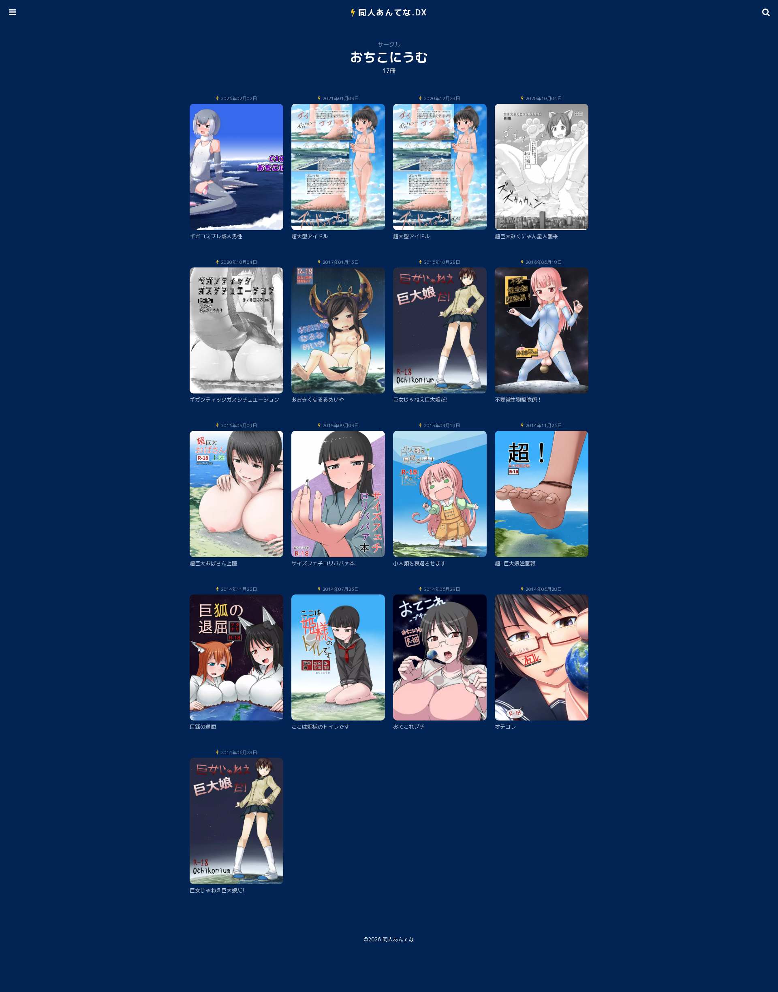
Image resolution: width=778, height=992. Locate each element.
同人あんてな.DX (392, 12)
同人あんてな (398, 939)
